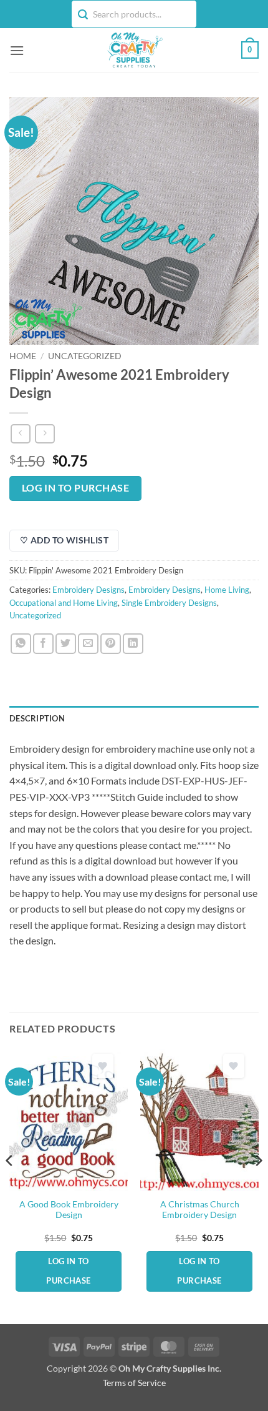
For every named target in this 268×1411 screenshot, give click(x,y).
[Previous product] (44, 433)
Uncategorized (85, 356)
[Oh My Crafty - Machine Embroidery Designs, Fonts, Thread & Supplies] (134, 50)
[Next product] (20, 433)
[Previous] (9, 1185)
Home (22, 356)
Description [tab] (37, 718)
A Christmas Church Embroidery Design (199, 1209)
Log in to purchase (75, 487)
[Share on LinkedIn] (133, 643)
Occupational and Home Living (63, 603)
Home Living (226, 590)
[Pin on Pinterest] (110, 643)
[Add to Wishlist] (102, 1066)
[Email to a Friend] (88, 643)
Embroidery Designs (88, 590)
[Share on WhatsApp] (21, 643)
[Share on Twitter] (65, 643)
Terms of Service (134, 1382)
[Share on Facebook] (43, 643)
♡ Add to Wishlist (64, 540)
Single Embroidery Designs (169, 603)
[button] (16, 50)
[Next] (258, 1185)
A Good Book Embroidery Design (68, 1209)
